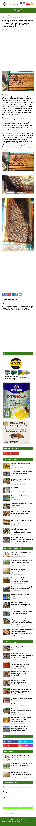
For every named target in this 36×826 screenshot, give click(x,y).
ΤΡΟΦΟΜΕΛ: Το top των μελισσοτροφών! (18, 489)
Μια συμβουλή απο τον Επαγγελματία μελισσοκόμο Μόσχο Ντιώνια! (21, 472)
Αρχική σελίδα (6, 16)
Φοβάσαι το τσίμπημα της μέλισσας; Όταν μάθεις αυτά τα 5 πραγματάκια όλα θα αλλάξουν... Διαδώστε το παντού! (21, 700)
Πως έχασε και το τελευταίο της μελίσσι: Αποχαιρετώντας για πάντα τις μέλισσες (22, 571)
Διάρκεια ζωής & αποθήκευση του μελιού (20, 464)
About (16, 819)
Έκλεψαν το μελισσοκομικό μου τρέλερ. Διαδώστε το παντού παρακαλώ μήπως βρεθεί (20, 728)
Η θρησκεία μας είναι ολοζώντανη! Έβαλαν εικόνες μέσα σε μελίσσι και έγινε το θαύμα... (21, 481)
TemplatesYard (17, 823)
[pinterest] (10, 745)
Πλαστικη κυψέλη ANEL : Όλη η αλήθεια (20, 496)
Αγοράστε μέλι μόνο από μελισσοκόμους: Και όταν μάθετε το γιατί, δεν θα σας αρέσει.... (21, 664)
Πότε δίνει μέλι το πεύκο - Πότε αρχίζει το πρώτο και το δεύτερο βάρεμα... (22, 588)
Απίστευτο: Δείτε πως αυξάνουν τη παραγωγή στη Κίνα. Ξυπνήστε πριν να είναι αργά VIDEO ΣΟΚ (22, 691)
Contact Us (23, 819)
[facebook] (10, 741)
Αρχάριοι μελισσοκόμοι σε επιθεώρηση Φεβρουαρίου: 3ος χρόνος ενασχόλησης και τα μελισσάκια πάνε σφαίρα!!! (22, 632)
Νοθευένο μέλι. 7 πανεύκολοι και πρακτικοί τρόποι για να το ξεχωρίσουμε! (20, 673)
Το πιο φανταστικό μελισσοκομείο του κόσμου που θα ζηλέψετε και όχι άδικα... (21, 562)
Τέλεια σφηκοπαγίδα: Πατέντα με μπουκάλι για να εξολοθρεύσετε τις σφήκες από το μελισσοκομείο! (21, 579)
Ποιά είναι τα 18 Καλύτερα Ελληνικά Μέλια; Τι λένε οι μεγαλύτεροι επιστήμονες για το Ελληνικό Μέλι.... (21, 719)
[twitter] (25, 741)
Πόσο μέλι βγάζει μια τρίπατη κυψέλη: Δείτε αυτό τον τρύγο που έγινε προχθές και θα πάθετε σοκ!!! (21, 513)
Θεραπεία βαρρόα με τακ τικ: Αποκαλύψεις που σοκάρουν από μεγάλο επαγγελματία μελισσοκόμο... (21, 530)
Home (12, 819)
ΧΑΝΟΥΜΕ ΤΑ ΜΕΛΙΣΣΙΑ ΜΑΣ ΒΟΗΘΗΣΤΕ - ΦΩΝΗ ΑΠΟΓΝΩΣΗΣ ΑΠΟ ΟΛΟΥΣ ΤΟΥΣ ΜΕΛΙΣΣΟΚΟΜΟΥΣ (22, 539)
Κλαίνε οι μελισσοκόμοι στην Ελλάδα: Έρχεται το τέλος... (21, 504)
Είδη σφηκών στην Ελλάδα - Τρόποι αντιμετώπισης (21, 553)
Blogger (30, 823)
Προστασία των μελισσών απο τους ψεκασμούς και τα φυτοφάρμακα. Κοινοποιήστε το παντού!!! (21, 604)
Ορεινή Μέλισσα (7, 30)
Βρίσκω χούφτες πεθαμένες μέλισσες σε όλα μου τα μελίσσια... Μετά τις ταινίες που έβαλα (21, 522)
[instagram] (25, 745)
